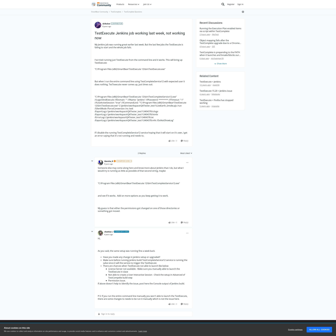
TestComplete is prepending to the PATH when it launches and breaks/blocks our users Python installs (220, 54)
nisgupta (215, 106)
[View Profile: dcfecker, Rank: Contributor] (98, 25)
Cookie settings (295, 330)
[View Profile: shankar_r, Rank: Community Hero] (100, 233)
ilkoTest (215, 34)
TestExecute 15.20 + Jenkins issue (216, 91)
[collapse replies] (92, 161)
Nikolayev (216, 94)
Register (231, 4)
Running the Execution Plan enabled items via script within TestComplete (220, 30)
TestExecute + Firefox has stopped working (216, 101)
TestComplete (116, 12)
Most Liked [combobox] (186, 153)
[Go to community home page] (101, 4)
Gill (213, 46)
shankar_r (108, 231)
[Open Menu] (243, 12)
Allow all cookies (319, 330)
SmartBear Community (99, 12)
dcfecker (106, 23)
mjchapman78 (217, 58)
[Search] (223, 4)
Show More (222, 63)
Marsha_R (108, 161)
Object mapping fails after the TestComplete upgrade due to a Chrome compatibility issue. (220, 42)
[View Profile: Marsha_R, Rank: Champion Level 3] (100, 162)
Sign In (240, 4)
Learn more (142, 331)
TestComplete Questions (133, 12)
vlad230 (216, 85)
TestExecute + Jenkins (210, 81)
